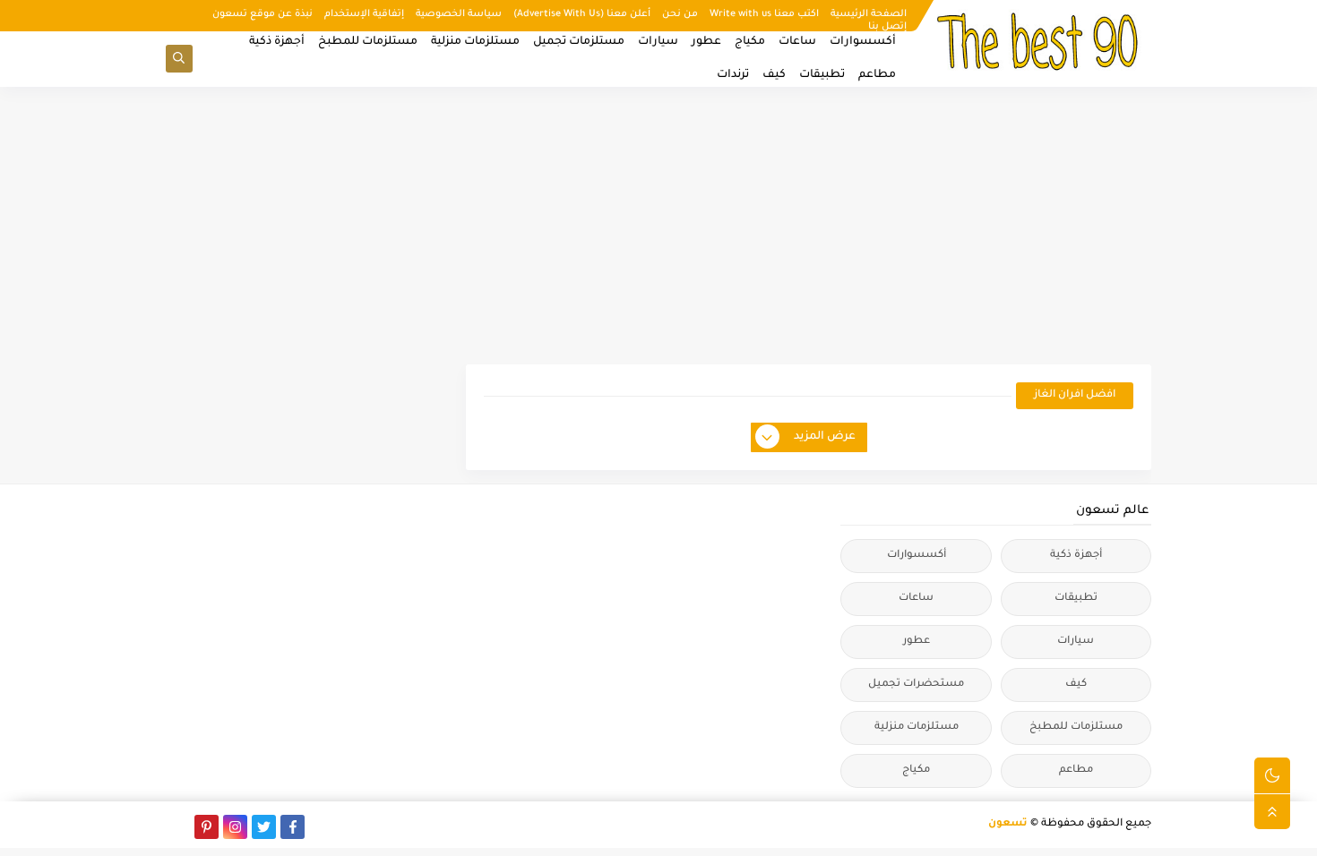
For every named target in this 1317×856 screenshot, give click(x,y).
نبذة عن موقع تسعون (262, 14)
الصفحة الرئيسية (869, 14)
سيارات (658, 42)
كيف (774, 75)
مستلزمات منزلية (475, 42)
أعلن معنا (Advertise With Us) (581, 14)
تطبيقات (822, 75)
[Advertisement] (658, 225)
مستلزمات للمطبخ (367, 42)
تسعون (1008, 824)
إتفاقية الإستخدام (364, 14)
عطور (706, 42)
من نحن (680, 14)
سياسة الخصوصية (459, 14)
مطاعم (877, 75)
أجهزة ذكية (277, 42)
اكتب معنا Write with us (764, 14)
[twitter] (264, 827)
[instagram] (235, 827)
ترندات (733, 75)
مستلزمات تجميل (578, 42)
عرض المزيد (825, 437)
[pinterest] (206, 827)
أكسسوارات (863, 42)
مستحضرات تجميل (916, 684)
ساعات (797, 42)
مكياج (750, 42)
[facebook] (292, 827)
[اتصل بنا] (178, 827)
